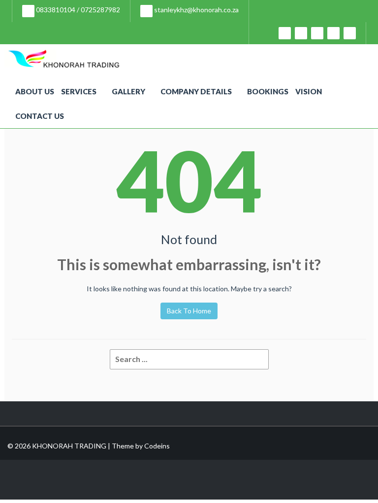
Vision (308, 91)
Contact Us (39, 116)
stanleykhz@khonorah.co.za (196, 9)
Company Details (196, 91)
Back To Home (189, 311)
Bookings (267, 91)
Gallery (128, 91)
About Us (34, 91)
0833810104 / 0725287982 (77, 9)
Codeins (157, 446)
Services (78, 91)
